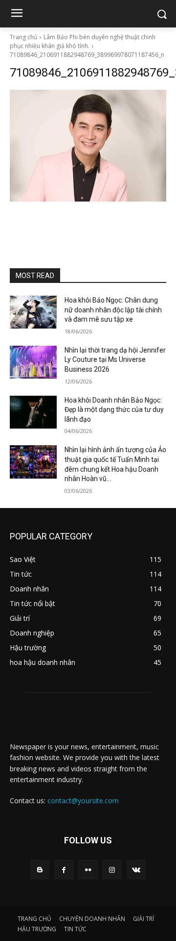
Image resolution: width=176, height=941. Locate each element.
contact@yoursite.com (83, 800)
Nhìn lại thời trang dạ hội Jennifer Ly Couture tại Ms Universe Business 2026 (115, 359)
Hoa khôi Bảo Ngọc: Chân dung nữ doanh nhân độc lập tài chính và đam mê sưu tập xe (113, 309)
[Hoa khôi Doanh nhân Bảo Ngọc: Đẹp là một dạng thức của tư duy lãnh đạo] (33, 412)
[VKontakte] (136, 869)
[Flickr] (87, 869)
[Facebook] (63, 869)
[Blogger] (39, 869)
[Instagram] (112, 869)
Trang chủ (23, 37)
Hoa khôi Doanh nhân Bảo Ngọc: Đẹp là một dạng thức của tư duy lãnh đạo (114, 409)
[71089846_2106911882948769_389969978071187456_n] (88, 146)
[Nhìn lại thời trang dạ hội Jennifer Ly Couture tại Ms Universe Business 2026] (33, 362)
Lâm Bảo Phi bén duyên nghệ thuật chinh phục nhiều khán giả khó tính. (82, 41)
